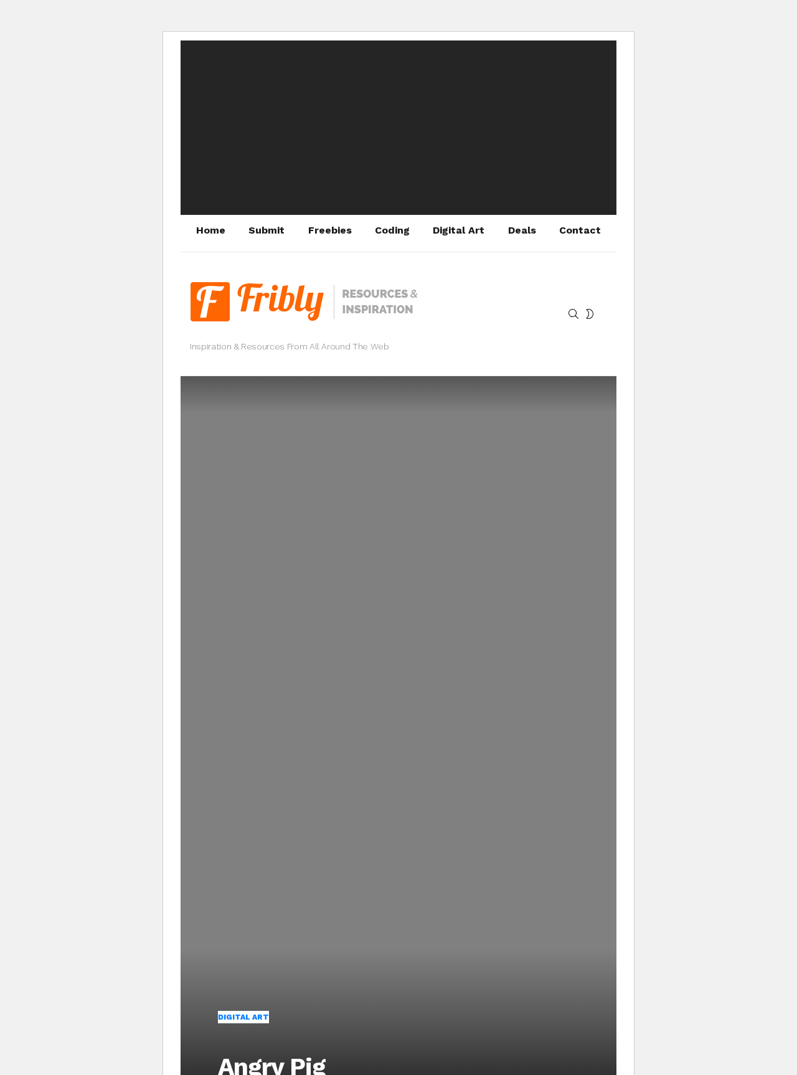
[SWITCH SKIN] (590, 314)
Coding (392, 230)
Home (210, 230)
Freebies (330, 230)
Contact (580, 230)
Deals (522, 230)
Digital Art (458, 230)
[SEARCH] (573, 314)
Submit (266, 230)
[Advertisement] (398, 127)
